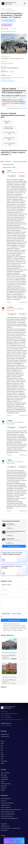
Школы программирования (8, 814)
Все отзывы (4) (6, 161)
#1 (7, 460)
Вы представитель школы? (8, 31)
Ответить (9, 302)
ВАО (2, 745)
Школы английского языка (7, 811)
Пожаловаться (23, 302)
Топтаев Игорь (10, 523)
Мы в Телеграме (5, 725)
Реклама (3, 835)
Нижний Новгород (5, 783)
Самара (3, 790)
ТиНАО (2, 763)
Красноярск (4, 786)
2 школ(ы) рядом (6, 25)
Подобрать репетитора (14, 546)
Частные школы (5, 736)
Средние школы (5, 734)
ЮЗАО (2, 741)
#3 (7, 307)
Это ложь (22, 176)
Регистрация (4, 830)
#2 (7, 420)
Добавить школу (5, 826)
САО (2, 748)
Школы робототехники (7, 816)
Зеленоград (4, 761)
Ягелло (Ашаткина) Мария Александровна (16, 531)
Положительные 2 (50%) (20, 161)
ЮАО (2, 750)
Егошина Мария (10, 538)
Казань (2, 781)
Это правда (11, 176)
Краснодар (4, 775)
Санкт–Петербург (5, 772)
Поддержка (4, 823)
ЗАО (2, 752)
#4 (7, 170)
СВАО (2, 743)
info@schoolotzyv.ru (6, 723)
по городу (13, 97)
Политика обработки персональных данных (11, 719)
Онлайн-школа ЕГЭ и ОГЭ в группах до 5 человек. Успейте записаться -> (12, 841)
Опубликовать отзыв (14, 620)
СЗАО (2, 756)
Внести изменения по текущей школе (10, 828)
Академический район (7, 63)
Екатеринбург (4, 779)
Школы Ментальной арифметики (9, 818)
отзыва (13, 28)
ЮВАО (2, 754)
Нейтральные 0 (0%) (8, 164)
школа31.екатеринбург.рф (8, 81)
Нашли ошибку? (23, 108)
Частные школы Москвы (7, 803)
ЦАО (2, 759)
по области (5, 97)
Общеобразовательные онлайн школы (11, 809)
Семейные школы (5, 805)
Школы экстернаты (5, 807)
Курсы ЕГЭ (4, 800)
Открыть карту (8, 20)
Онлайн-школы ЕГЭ (6, 798)
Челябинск (3, 788)
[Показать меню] (24, 3)
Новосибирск (4, 777)
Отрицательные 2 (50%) (9, 167)
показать (11, 71)
